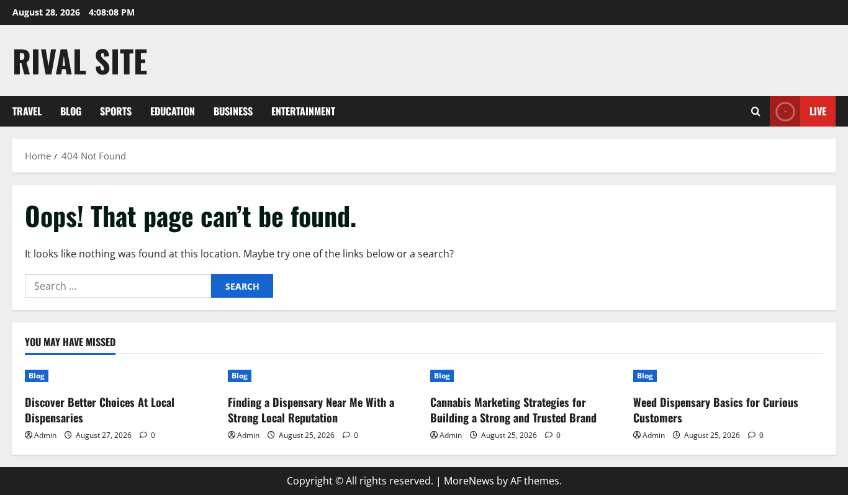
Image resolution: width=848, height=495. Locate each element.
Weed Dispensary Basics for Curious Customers (715, 410)
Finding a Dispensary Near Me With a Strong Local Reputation (311, 410)
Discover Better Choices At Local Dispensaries (99, 410)
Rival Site (79, 60)
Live (818, 111)
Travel (27, 111)
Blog (70, 111)
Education (172, 111)
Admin (45, 435)
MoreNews (469, 481)
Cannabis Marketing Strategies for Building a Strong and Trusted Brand (513, 410)
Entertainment (303, 111)
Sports (116, 111)
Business (233, 111)
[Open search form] (755, 111)
